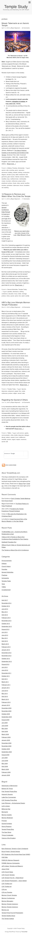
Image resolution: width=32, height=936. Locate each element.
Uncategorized (6, 590)
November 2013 (6, 621)
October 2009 (6, 714)
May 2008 (5, 763)
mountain (8, 181)
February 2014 (6, 618)
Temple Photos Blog (8, 829)
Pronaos (4, 821)
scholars (4, 185)
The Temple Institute (8, 919)
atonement (4, 172)
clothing (20, 172)
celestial (15, 172)
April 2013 (5, 641)
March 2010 (5, 699)
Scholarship (21, 168)
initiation (27, 177)
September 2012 (7, 661)
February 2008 (6, 772)
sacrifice (27, 183)
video (23, 393)
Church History (6, 566)
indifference (22, 437)
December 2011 (6, 673)
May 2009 (5, 728)
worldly (27, 296)
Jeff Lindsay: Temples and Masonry (12, 866)
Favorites (4, 569)
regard (13, 439)
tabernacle (16, 185)
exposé (13, 437)
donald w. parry (11, 174)
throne (21, 185)
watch (23, 296)
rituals (14, 183)
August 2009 (5, 720)
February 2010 (6, 702)
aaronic (4, 170)
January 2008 (6, 775)
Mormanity (5, 812)
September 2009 (7, 717)
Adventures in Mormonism (9, 786)
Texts (3, 584)
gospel (16, 391)
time (20, 296)
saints (16, 296)
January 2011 (6, 688)
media (23, 391)
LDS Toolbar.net (6, 886)
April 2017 (5, 600)
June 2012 (5, 670)
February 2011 (6, 685)
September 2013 (7, 626)
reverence (23, 439)
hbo (20, 391)
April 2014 (5, 615)
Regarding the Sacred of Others (15, 399)
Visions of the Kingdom (9, 838)
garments (4, 177)
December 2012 (6, 653)
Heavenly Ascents (7, 794)
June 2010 (5, 691)
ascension (21, 170)
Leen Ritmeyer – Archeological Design (13, 803)
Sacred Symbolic (7, 823)
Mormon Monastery (7, 901)
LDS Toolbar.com (7, 884)
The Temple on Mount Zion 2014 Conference (15, 550)
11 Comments (26, 199)
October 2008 (6, 749)
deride (16, 435)
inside (19, 294)
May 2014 (5, 612)
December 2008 (6, 743)
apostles (9, 291)
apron (16, 170)
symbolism (10, 185)
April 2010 (5, 696)
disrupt (3, 437)
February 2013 (6, 647)
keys (8, 179)
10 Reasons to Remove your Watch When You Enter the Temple (16, 195)
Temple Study (16, 6)
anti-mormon (20, 433)
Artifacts (9, 168)
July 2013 (5, 632)
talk (6, 219)
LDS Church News (7, 872)
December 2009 (6, 708)
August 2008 (5, 755)
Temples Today (22, 289)
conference (5, 294)
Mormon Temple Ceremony (10, 904)
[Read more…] (11, 164)
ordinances (15, 181)
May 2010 (5, 693)
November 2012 (6, 656)
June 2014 (5, 609)
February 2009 (6, 737)
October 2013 (6, 623)
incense (22, 177)
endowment (22, 174)
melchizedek (22, 179)
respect (18, 439)
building (10, 172)
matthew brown (14, 179)
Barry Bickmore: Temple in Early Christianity (15, 849)
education (11, 294)
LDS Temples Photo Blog (9, 800)
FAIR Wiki (5, 857)
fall (27, 174)
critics (12, 435)
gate (8, 177)
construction (26, 172)
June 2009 (5, 726)
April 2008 (5, 766)
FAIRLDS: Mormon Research (10, 860)
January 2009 (6, 740)
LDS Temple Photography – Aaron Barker (14, 881)
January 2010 (6, 705)
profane (10, 183)
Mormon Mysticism (7, 818)
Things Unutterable (7, 835)
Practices (14, 168)
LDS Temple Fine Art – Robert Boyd (12, 878)
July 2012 (5, 667)
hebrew (17, 177)
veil (2, 187)
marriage (24, 294)
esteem (8, 437)
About (20, 484)
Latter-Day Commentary (9, 797)
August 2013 (5, 629)
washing (6, 187)
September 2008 (7, 752)
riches (8, 296)
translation (26, 185)
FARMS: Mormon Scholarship (11, 863)
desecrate (4, 391)
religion (15, 393)
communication (6, 435)
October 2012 (6, 658)
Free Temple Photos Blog (9, 791)
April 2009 (5, 731)
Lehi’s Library (6, 806)
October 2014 (6, 606)
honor (16, 437)
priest (23, 181)
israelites (4, 179)
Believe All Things (7, 789)
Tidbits (9, 433)
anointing (11, 170)
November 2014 (6, 603)
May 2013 (5, 638)
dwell (17, 174)
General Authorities (12, 289)
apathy (26, 433)
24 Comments (26, 28)
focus (15, 294)
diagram (4, 174)
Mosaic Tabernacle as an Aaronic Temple (15, 24)
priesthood (4, 183)
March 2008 (5, 769)
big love (24, 389)
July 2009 (5, 723)
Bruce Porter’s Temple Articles (11, 851)
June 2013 (5, 635)
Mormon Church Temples (9, 895)
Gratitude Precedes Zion (9, 542)
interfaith (4, 439)
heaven (12, 177)
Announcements (7, 561)
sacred (22, 183)
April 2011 (5, 679)
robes (18, 183)
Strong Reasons (6, 826)
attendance (16, 291)
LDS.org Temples (7, 892)
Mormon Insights (7, 815)
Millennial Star (6, 809)
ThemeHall (24, 931)
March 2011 (5, 682)
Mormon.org (5, 910)
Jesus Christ (5, 869)
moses (3, 181)
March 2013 (5, 644)
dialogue (26, 435)
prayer (20, 181)
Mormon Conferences (8, 898)
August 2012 (5, 664)
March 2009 (5, 734)
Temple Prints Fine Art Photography (12, 913)
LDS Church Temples (8, 875)
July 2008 (5, 758)
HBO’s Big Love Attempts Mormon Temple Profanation (16, 303)
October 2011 (6, 676)
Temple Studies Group (8, 916)
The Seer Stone (6, 832)
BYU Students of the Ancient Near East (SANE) (16, 854)
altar (7, 170)
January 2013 (6, 650)
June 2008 (5, 761)
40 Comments (26, 307)
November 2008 (6, 746)
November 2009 (6, 711)
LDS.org (4, 889)
